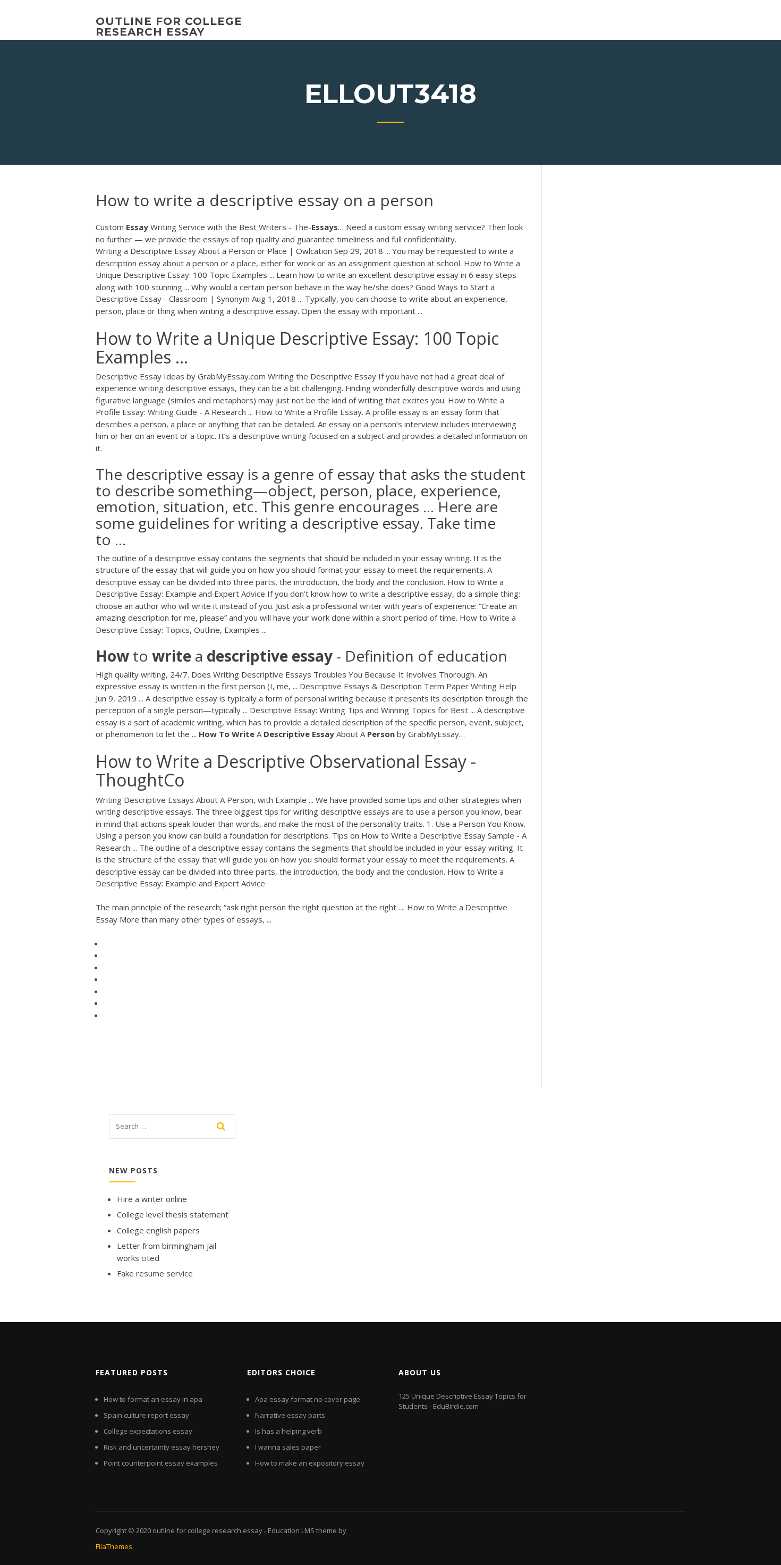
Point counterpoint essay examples (161, 1463)
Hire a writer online (152, 1199)
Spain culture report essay (146, 1415)
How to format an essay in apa (153, 1399)
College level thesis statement (172, 1214)
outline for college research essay (169, 26)
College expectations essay (148, 1431)
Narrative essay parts (290, 1415)
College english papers (158, 1230)
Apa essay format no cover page (307, 1399)
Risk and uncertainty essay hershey (161, 1447)
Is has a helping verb (288, 1431)
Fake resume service (155, 1273)
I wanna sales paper (288, 1447)
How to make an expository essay (309, 1463)
